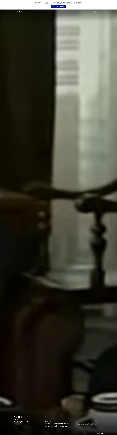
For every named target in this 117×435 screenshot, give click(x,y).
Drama (20, 425)
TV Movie (16, 425)
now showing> (81, 426)
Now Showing (28, 12)
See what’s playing (58, 6)
